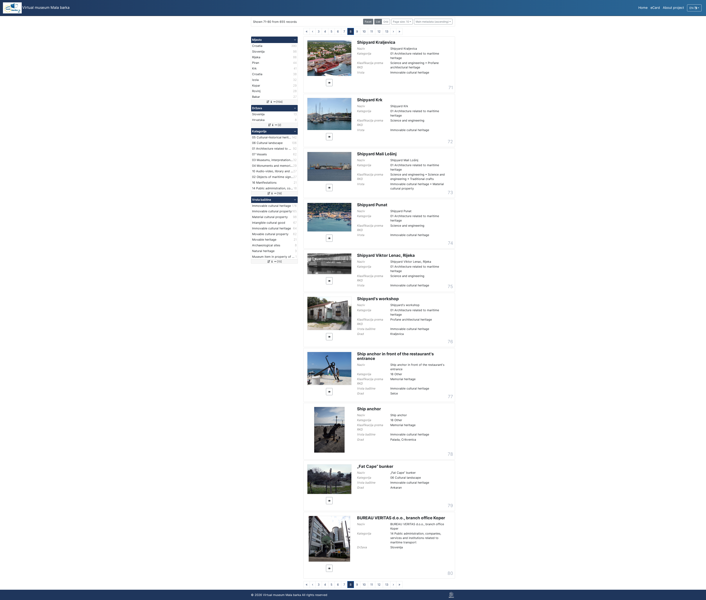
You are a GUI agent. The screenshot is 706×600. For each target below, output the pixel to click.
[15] (279, 261)
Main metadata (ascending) (432, 21)
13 (386, 31)
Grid (385, 21)
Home (643, 8)
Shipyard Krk (369, 99)
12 (379, 31)
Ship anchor (369, 408)
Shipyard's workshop (378, 298)
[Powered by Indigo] (451, 595)
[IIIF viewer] (329, 82)
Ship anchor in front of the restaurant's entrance (395, 356)
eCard (655, 8)
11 (371, 31)
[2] (279, 124)
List (378, 21)
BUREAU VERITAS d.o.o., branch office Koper (401, 517)
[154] (279, 101)
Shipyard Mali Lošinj (377, 153)
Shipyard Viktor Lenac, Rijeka (386, 255)
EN (691, 8)
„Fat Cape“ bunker (375, 466)
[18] (279, 193)
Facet (368, 21)
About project (673, 8)
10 (364, 31)
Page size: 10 (401, 21)
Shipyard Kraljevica (376, 42)
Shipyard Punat (372, 204)
